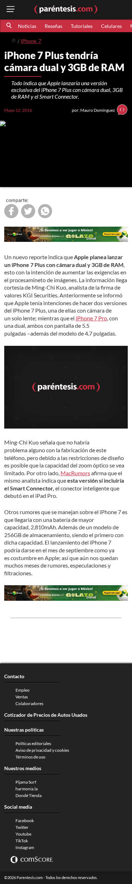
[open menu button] (10, 9)
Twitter (22, 827)
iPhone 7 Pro (91, 318)
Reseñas (53, 26)
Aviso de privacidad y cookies (42, 750)
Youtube (23, 834)
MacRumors (75, 473)
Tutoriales (82, 26)
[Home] (13, 40)
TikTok (21, 840)
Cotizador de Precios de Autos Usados (45, 715)
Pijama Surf (25, 782)
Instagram (24, 847)
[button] (9, 26)
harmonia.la (26, 788)
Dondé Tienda (28, 795)
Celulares (111, 26)
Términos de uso (30, 757)
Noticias (27, 26)
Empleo (22, 690)
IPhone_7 (31, 41)
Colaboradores (29, 703)
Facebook (24, 820)
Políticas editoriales (33, 743)
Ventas (21, 696)
